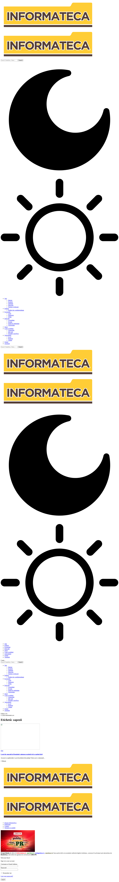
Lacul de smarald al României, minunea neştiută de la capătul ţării (21, 754)
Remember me (7, 873)
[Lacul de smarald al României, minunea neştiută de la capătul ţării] (20, 749)
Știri (2, 750)
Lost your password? (7, 876)
